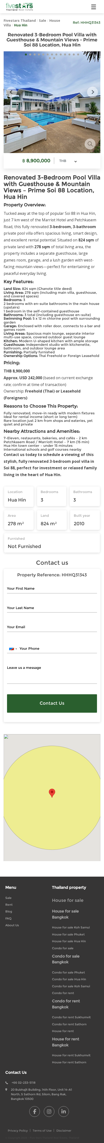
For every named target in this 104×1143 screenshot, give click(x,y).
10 (65, 54)
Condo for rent (63, 993)
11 (69, 54)
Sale (42, 20)
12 (74, 54)
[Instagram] (49, 1111)
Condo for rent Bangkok (66, 1004)
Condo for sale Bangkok (66, 959)
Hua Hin (20, 25)
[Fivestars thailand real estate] (19, 6)
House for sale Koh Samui (71, 927)
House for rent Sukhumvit (71, 1055)
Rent (9, 904)
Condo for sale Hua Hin (69, 979)
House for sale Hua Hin (69, 941)
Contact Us (52, 703)
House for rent (63, 1031)
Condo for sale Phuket (68, 972)
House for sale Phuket (68, 934)
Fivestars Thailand (20, 20)
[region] (52, 797)
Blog (8, 911)
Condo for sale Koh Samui (71, 986)
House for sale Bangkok (65, 914)
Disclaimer (63, 1130)
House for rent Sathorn (69, 1062)
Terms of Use (42, 1130)
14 (50, 58)
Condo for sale (63, 948)
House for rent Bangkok (65, 1042)
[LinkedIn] (63, 1111)
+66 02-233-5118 (24, 1082)
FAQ (8, 918)
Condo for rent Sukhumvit (71, 1017)
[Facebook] (34, 1111)
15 (54, 58)
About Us (12, 925)
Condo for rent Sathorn (69, 1024)
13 (78, 54)
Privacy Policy (18, 1130)
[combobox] (67, 161)
